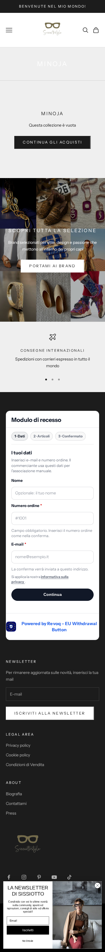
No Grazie (27, 940)
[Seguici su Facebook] (9, 877)
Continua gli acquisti (52, 142)
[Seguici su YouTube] (54, 877)
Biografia (14, 793)
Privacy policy (18, 745)
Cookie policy (18, 755)
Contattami (16, 803)
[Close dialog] (98, 886)
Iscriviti (28, 930)
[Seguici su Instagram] (24, 877)
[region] (52, 352)
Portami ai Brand (52, 265)
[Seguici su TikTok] (69, 877)
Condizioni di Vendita (25, 764)
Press (11, 813)
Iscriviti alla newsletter (49, 713)
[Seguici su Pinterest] (39, 877)
